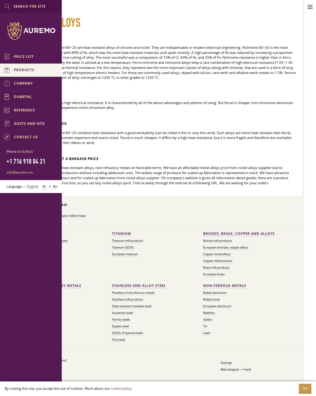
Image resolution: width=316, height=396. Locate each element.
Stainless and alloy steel (139, 285)
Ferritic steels (121, 319)
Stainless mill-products (127, 299)
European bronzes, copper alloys (225, 247)
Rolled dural (211, 299)
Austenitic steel (122, 313)
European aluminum (217, 306)
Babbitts (209, 313)
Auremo (31, 30)
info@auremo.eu (19, 172)
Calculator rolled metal (70, 216)
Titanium (121, 233)
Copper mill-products (217, 261)
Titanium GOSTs (123, 247)
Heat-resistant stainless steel (131, 306)
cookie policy (121, 388)
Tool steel (118, 340)
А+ (55, 186)
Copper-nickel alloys (217, 254)
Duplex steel (120, 326)
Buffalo (27, 151)
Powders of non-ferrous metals (133, 293)
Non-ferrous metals (224, 285)
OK (305, 388)
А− (45, 186)
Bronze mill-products (217, 241)
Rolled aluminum (214, 293)
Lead (206, 333)
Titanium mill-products (127, 241)
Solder (207, 319)
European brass (214, 274)
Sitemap (226, 363)
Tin (205, 326)
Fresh (247, 369)
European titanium (125, 254)
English (32, 186)
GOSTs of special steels (127, 333)
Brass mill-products (216, 267)
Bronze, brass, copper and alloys (239, 233)
